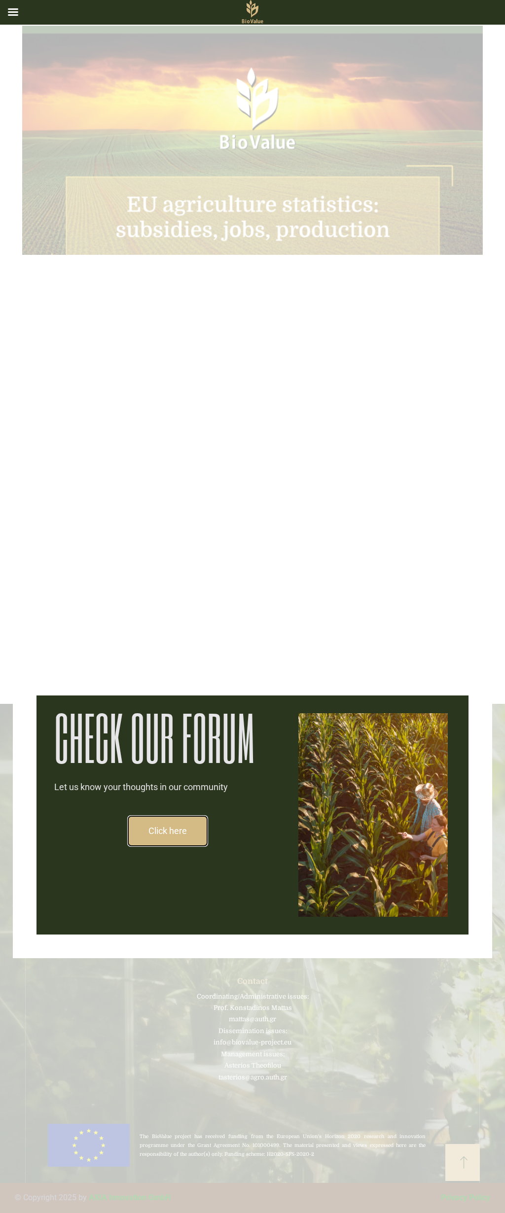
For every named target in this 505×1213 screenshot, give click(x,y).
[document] (252, 606)
